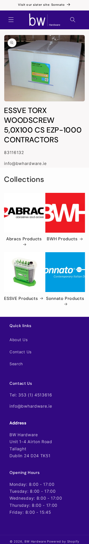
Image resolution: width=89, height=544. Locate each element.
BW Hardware (35, 541)
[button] (11, 20)
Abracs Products (24, 239)
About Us (18, 339)
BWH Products (62, 239)
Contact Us (20, 351)
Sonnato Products (65, 298)
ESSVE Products (21, 298)
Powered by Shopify (63, 541)
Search (16, 363)
